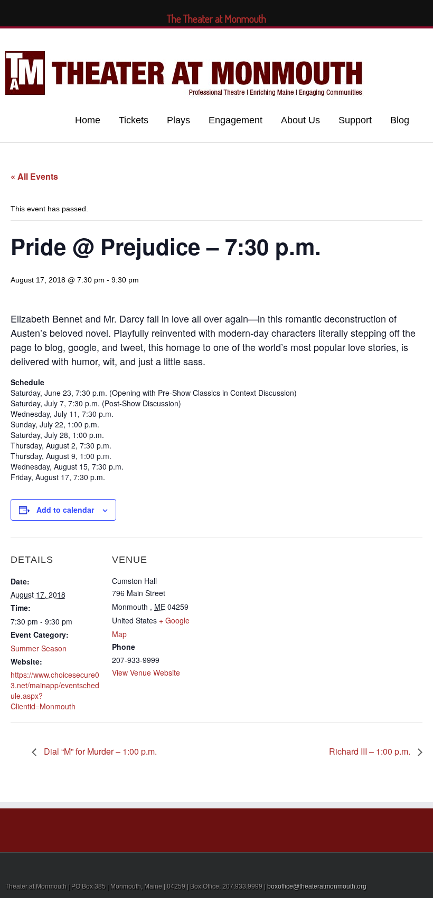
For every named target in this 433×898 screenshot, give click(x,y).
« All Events (34, 176)
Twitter (414, 38)
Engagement (235, 120)
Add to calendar (65, 509)
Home (87, 120)
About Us (300, 120)
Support (355, 120)
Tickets (133, 120)
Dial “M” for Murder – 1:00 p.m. (99, 751)
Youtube (376, 40)
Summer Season (39, 648)
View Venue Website (146, 672)
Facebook (430, 38)
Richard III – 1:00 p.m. (370, 751)
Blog (399, 120)
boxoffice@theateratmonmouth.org (316, 886)
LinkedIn (396, 37)
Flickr (353, 38)
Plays (178, 120)
